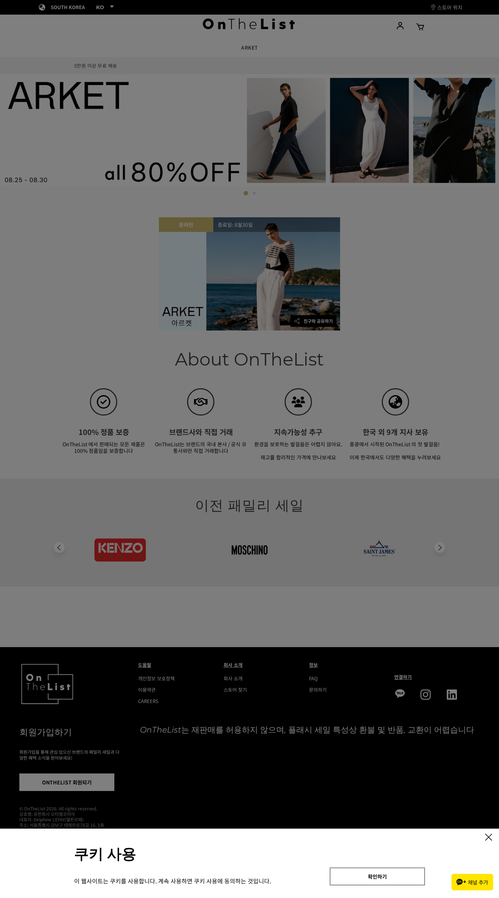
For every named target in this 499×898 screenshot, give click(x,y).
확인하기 (377, 876)
